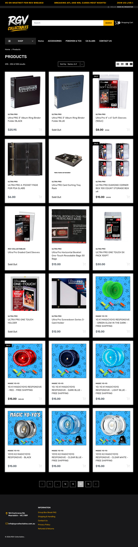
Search (108, 23)
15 (88, 484)
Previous (42, 484)
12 (65, 484)
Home (7, 49)
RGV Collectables (16, 249)
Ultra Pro (100, 249)
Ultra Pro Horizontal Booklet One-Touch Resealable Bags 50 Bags (68, 255)
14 (81, 484)
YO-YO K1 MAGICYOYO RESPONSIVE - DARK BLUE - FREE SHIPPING (67, 390)
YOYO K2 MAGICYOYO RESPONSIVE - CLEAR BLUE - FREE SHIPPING (67, 457)
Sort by (63, 64)
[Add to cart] (40, 130)
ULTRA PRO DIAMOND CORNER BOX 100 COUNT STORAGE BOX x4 (112, 188)
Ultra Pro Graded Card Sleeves (24, 252)
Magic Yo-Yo (101, 316)
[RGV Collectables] (18, 23)
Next (96, 484)
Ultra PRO (13, 114)
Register (129, 7)
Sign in (120, 7)
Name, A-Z (72, 64)
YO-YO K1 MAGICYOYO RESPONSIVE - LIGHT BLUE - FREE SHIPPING (111, 390)
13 (73, 484)
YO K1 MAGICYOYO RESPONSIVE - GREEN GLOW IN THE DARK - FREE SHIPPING (113, 322)
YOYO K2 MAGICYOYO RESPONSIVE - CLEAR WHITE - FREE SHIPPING (112, 457)
